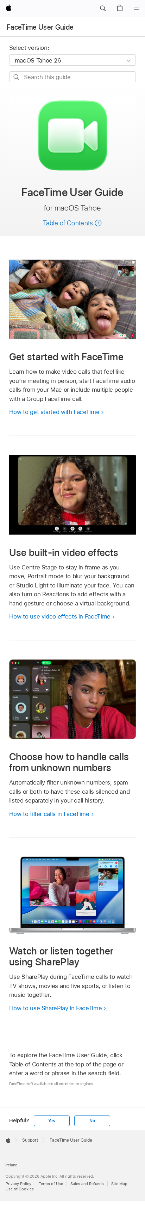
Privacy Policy (18, 1183)
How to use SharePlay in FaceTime (55, 1008)
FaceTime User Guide (40, 27)
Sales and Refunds (87, 1183)
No (92, 1120)
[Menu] (136, 8)
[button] (102, 8)
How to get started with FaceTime (54, 411)
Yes (51, 1120)
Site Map (119, 1183)
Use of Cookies (20, 1189)
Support (30, 1140)
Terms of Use (51, 1183)
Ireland (11, 1164)
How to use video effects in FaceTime (60, 616)
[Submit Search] (16, 77)
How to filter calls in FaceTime (49, 813)
